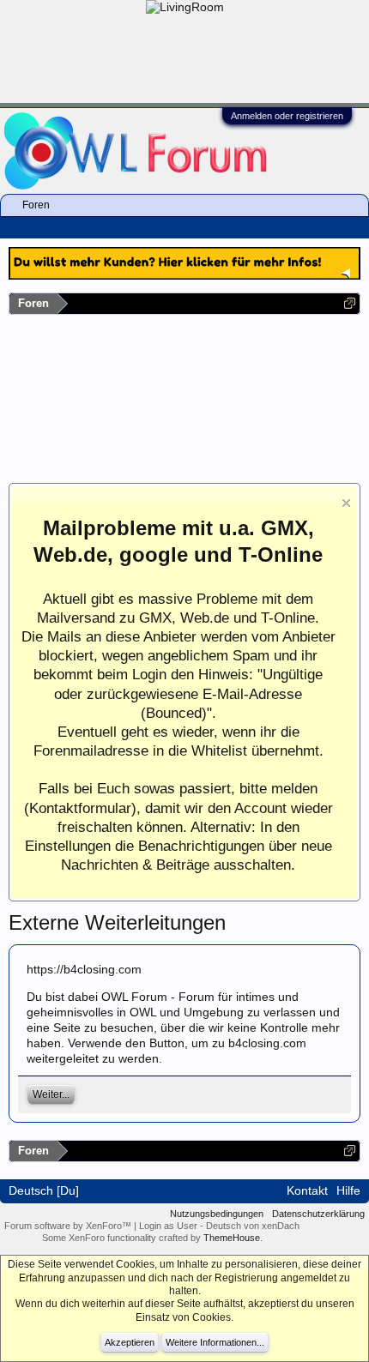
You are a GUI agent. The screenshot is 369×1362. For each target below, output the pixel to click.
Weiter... (51, 1094)
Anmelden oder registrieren (287, 116)
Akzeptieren (129, 1342)
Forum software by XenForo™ (69, 1225)
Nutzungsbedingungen (216, 1213)
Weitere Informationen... (215, 1342)
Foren (36, 205)
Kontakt (307, 1190)
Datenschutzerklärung (318, 1213)
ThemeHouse (231, 1237)
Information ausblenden (346, 503)
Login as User (169, 1225)
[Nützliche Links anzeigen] (349, 303)
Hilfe (348, 1190)
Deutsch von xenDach (252, 1225)
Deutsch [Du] (44, 1190)
